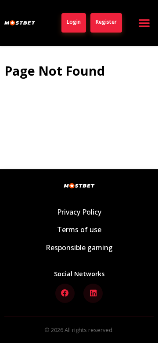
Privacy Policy (79, 212)
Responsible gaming (79, 247)
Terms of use (79, 229)
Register (106, 22)
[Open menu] (144, 23)
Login (74, 22)
